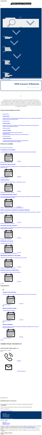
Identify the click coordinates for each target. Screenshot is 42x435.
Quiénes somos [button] (5, 36)
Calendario (7, 63)
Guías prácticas (7, 61)
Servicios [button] (4, 46)
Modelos (6, 74)
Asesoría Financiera (8, 50)
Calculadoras (7, 73)
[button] (12, 17)
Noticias (4, 51)
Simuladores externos (8, 75)
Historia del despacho (8, 37)
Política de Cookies (6, 424)
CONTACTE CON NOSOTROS (6, 410)
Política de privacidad (6, 414)
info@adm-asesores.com (21, 371)
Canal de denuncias (6, 416)
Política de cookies (6, 415)
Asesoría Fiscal (7, 47)
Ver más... (2, 283)
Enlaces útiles (7, 76)
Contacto (4, 77)
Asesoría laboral (7, 48)
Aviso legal (5, 413)
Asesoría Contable (8, 49)
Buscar (4, 18)
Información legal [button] (6, 60)
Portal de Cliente (5, 78)
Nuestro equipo (7, 38)
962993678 (19, 360)
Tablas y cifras (7, 62)
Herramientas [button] (5, 72)
